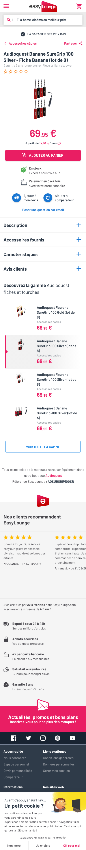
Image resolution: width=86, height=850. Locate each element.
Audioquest (53, 475)
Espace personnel (16, 764)
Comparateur (13, 777)
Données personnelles (59, 764)
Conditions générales (58, 758)
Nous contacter (15, 758)
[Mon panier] (79, 6)
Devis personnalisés (18, 771)
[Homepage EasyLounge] (43, 6)
